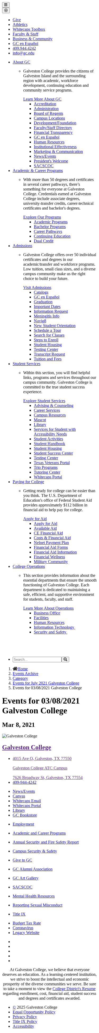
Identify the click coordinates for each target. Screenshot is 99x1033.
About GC (21, 62)
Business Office (47, 613)
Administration (46, 108)
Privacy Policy (25, 1016)
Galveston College (26, 747)
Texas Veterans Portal (52, 462)
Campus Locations (49, 118)
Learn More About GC (42, 99)
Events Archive (25, 673)
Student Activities (48, 439)
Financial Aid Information (55, 552)
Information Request (51, 311)
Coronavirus (23, 928)
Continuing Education (52, 236)
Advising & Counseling (53, 405)
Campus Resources (50, 415)
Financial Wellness (49, 557)
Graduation (43, 302)
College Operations (29, 566)
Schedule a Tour (47, 330)
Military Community (51, 561)
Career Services (47, 410)
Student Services (26, 363)
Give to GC (22, 860)
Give (17, 19)
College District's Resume (74, 988)
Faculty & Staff (25, 34)
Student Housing (48, 344)
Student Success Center (53, 453)
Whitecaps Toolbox (29, 29)
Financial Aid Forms (51, 547)
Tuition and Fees (48, 359)
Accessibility (23, 1026)
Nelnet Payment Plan (51, 542)
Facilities (41, 617)
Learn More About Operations (48, 608)
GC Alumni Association (33, 869)
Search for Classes (49, 335)
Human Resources (49, 142)
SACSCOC (44, 166)
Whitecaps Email (27, 801)
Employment (23, 824)
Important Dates (47, 306)
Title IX (19, 914)
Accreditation (45, 104)
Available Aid (45, 528)
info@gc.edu (23, 53)
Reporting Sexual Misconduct (37, 905)
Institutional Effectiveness (55, 146)
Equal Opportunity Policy (34, 1012)
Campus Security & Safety (35, 851)
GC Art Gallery (26, 878)
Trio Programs (46, 467)
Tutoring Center (47, 472)
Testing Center (46, 349)
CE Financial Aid (48, 533)
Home (22, 669)
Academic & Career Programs (38, 170)
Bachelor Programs (50, 226)
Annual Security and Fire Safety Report (46, 842)
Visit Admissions (37, 287)
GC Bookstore (25, 815)
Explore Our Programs (42, 217)
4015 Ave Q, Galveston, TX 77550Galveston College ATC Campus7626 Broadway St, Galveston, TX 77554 (48, 768)
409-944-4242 (24, 782)
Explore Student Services (44, 400)
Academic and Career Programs (39, 833)
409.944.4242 (24, 48)
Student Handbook (49, 443)
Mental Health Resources (34, 896)
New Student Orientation (55, 325)
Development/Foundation (55, 123)
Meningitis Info (46, 316)
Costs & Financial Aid (52, 538)
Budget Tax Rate (27, 923)
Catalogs (41, 292)
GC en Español (46, 137)
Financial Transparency (53, 132)
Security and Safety (50, 632)
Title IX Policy (25, 1021)
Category (20, 678)
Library (40, 424)
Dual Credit (43, 241)
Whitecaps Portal (48, 477)
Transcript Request (49, 354)
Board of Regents (48, 113)
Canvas (19, 796)
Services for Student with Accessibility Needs (55, 431)
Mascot (40, 420)
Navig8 (40, 321)
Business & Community (33, 39)
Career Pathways (48, 231)
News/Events (45, 156)
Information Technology (54, 627)
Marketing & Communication (58, 151)
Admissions (22, 245)
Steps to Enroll (46, 340)
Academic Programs (51, 222)
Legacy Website (26, 932)
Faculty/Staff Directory (53, 127)
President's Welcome (51, 161)
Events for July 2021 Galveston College (46, 683)
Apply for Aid (35, 518)
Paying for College (28, 481)
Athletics (20, 24)
